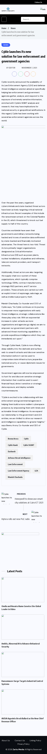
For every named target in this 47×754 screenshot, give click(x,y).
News (13, 28)
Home (4, 28)
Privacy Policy (23, 744)
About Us (6, 740)
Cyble (26, 439)
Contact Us (20, 740)
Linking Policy (35, 740)
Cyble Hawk (13, 445)
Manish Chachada (15, 477)
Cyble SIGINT (28, 445)
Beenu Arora (13, 439)
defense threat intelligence (19, 458)
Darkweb (12, 451)
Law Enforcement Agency (18, 471)
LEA (36, 471)
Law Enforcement (15, 464)
